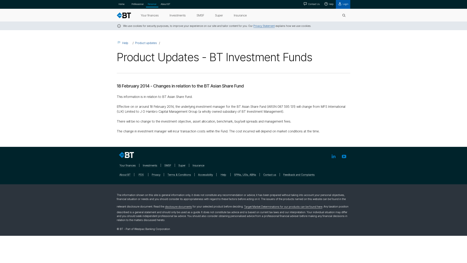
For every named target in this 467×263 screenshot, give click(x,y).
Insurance (198, 165)
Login (345, 4)
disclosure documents (178, 206)
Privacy (156, 174)
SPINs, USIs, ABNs (245, 174)
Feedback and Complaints (299, 174)
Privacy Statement (264, 25)
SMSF (167, 165)
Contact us (269, 174)
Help (330, 4)
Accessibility (205, 174)
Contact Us (314, 4)
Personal (152, 4)
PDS (141, 174)
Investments (150, 165)
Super (182, 165)
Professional (138, 4)
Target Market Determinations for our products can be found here (283, 206)
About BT (165, 4)
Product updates (146, 43)
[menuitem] (149, 15)
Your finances (127, 165)
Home (121, 4)
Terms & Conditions (179, 174)
